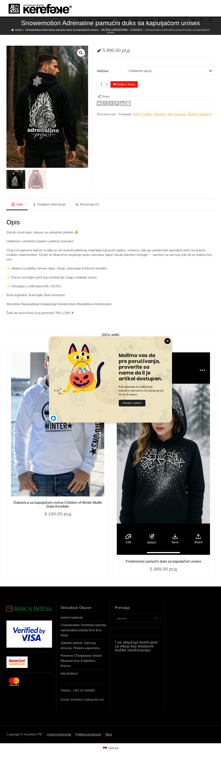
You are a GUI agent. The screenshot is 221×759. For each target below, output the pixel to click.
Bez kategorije (177, 114)
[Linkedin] (122, 103)
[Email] (99, 103)
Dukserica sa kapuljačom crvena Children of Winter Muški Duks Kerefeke (58, 504)
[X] (105, 103)
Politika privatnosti (88, 734)
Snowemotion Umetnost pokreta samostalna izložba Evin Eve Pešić (83, 630)
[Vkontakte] (128, 103)
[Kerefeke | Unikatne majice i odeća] (44, 8)
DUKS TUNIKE (142, 114)
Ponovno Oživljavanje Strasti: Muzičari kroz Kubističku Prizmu (81, 661)
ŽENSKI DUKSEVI (200, 114)
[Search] (210, 20)
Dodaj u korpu (126, 84)
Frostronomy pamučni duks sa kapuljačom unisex (163, 561)
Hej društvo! (69, 673)
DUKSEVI (160, 114)
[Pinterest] (116, 103)
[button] (81, 53)
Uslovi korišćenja (59, 734)
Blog (109, 734)
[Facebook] (111, 103)
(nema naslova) (72, 617)
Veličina (102, 71)
